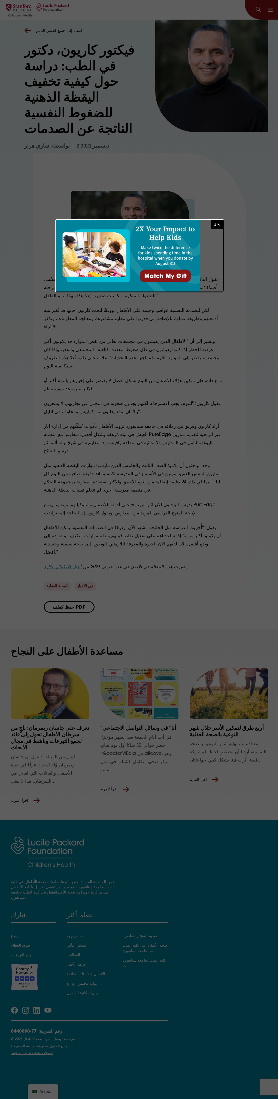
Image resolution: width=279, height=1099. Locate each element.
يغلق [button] (217, 224)
